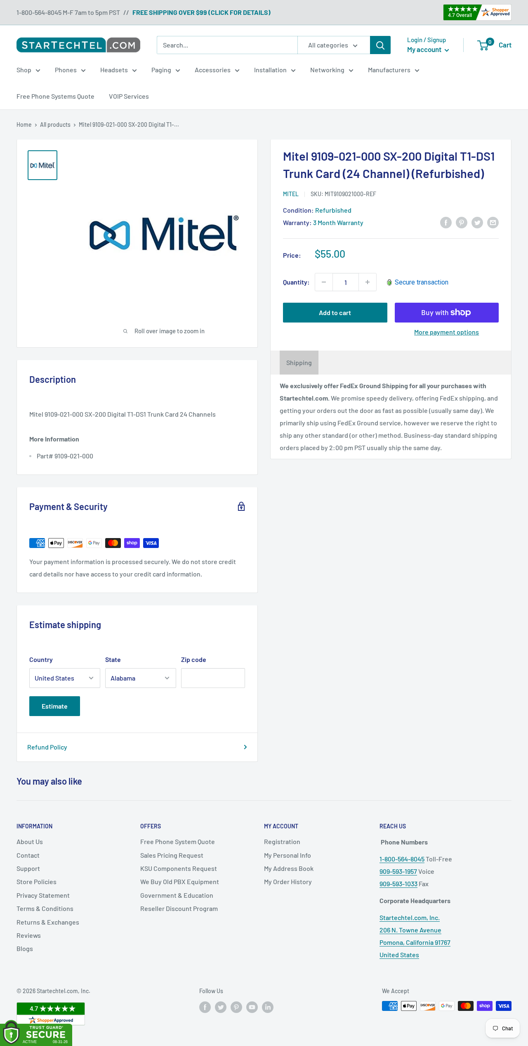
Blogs (24, 948)
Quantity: (296, 282)
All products (55, 124)
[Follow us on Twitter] (220, 1007)
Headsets (114, 70)
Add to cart (335, 312)
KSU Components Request (178, 868)
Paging (161, 70)
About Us (29, 841)
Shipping (299, 362)
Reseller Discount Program (179, 908)
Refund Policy (47, 747)
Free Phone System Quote (177, 841)
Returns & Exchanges (47, 922)
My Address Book (289, 868)
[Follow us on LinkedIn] (267, 1007)
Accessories (213, 70)
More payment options (446, 332)
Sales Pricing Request (171, 855)
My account (425, 49)
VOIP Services (129, 96)
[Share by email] (493, 222)
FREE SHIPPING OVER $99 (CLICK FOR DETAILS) (201, 12)
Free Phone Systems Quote (55, 96)
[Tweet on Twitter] (477, 222)
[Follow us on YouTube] (252, 1007)
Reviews (28, 935)
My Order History (288, 881)
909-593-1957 (398, 871)
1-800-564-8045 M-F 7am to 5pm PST (68, 12)
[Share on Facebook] (446, 222)
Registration (282, 841)
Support (28, 868)
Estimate (55, 706)
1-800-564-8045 (402, 859)
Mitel (291, 193)
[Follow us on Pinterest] (236, 1007)
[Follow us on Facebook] (205, 1007)
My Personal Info (287, 855)
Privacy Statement (43, 895)
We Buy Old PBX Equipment (179, 881)
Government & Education (176, 895)
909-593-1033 (398, 883)
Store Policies (36, 881)
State (113, 659)
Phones (66, 70)
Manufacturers (389, 70)
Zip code (193, 659)
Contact (28, 855)
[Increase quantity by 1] (367, 282)
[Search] (380, 45)
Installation (270, 70)
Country (41, 659)
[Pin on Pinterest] (461, 222)
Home (24, 124)
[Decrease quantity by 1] (323, 282)
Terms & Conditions (44, 908)
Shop (23, 70)
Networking (327, 70)
